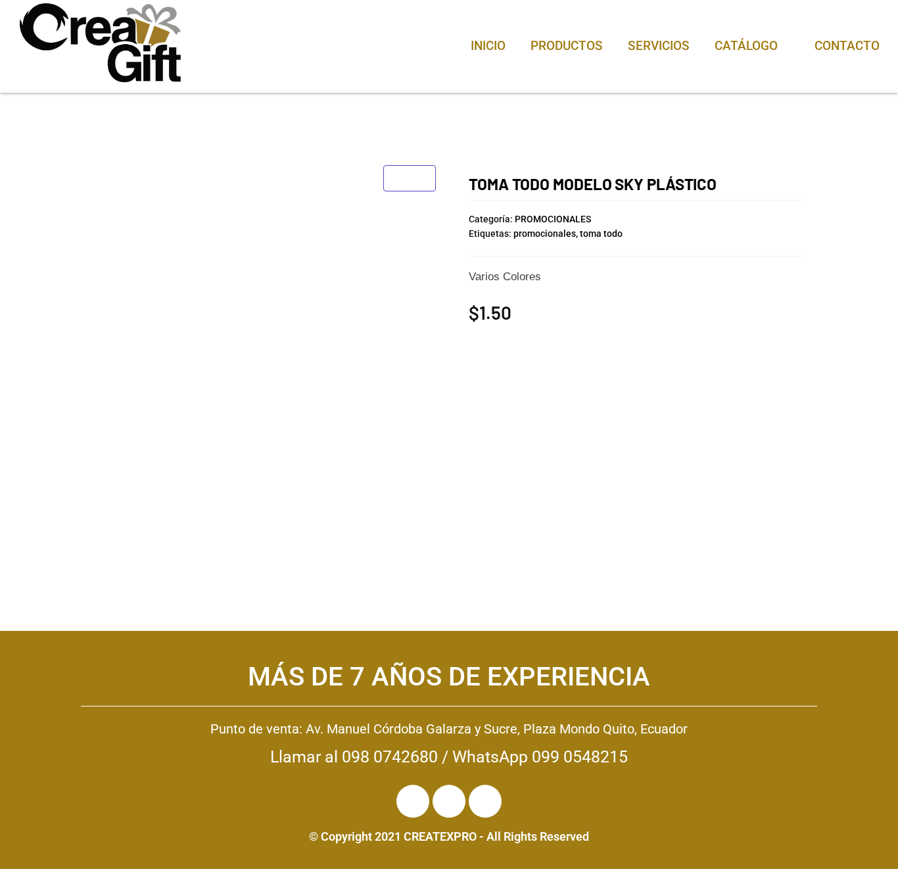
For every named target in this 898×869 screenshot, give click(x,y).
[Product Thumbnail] (409, 178)
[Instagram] (449, 801)
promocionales (544, 233)
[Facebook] (412, 801)
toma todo (601, 233)
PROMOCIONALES (553, 219)
